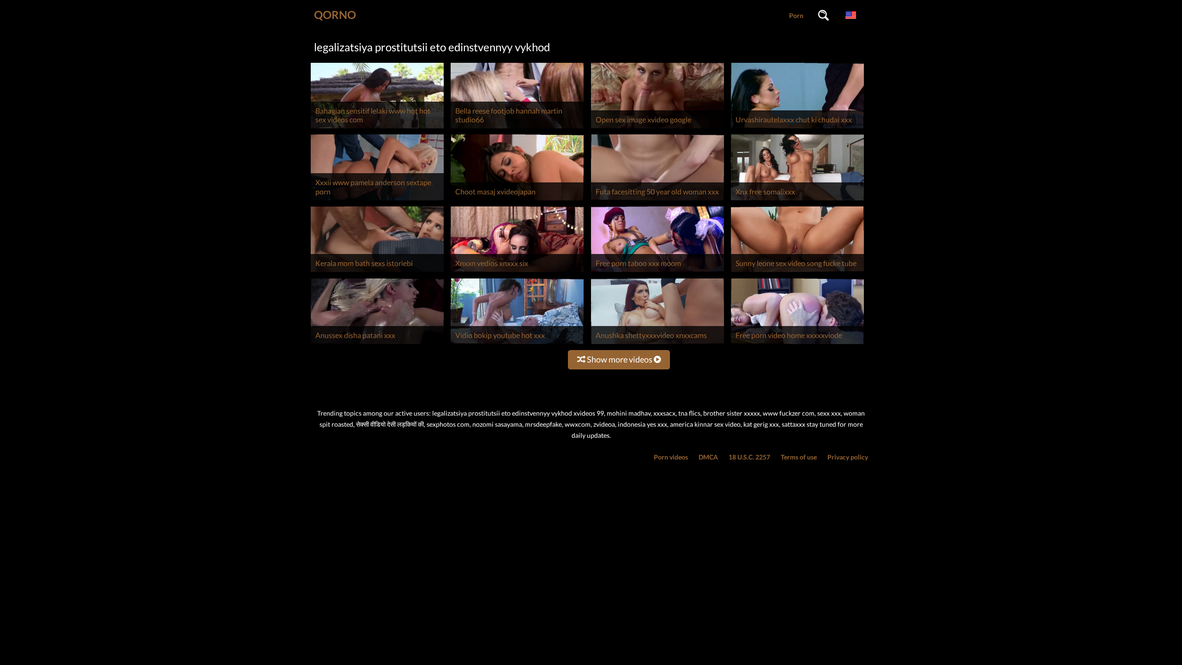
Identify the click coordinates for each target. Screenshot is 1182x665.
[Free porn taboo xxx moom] (657, 271)
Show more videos (619, 359)
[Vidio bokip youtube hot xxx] (517, 343)
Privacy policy (847, 457)
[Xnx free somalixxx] (797, 200)
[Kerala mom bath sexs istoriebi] (377, 271)
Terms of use (799, 457)
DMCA (708, 457)
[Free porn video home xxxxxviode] (797, 343)
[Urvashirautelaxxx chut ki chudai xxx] (797, 128)
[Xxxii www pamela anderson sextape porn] (377, 200)
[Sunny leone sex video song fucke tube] (797, 271)
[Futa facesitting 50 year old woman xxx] (657, 200)
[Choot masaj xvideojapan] (517, 200)
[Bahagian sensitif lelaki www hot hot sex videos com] (377, 128)
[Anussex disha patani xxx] (377, 343)
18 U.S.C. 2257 (749, 457)
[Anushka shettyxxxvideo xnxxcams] (657, 343)
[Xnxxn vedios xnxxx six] (517, 271)
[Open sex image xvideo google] (657, 128)
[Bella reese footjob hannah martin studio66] (517, 128)
